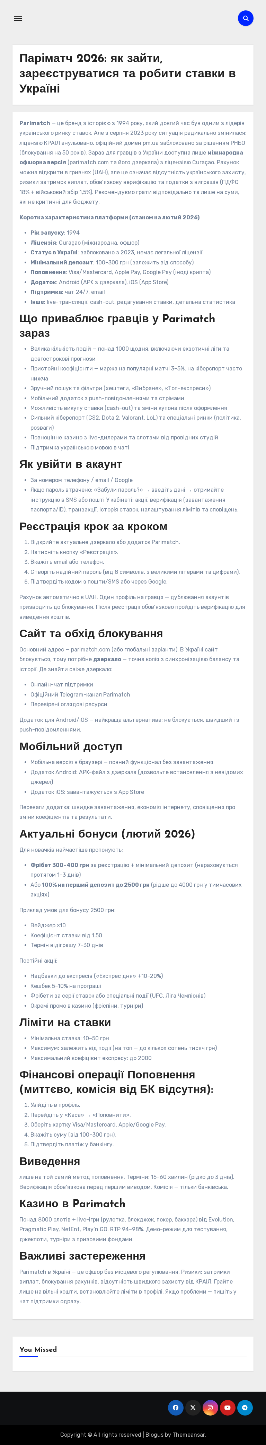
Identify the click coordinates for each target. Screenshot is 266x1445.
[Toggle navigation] (18, 18)
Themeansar (188, 1434)
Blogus (154, 1434)
